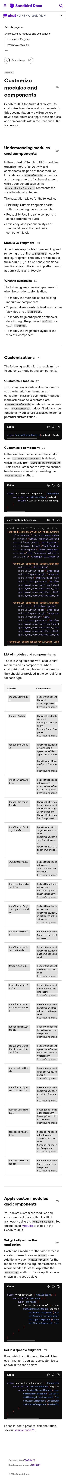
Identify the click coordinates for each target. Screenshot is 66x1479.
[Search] (61, 5)
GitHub (34, 1464)
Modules (27, 1226)
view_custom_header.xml (22, 519)
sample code (22, 1430)
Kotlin (10, 426)
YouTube (28, 1460)
